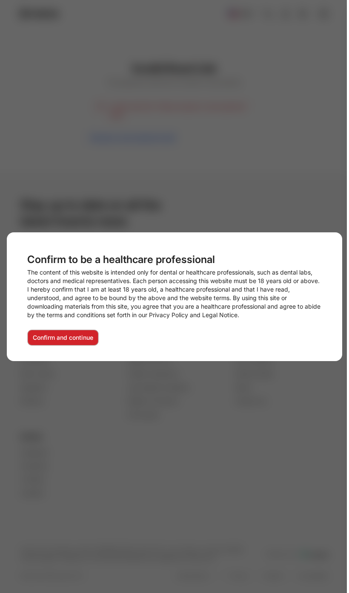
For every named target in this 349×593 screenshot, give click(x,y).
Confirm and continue (63, 337)
